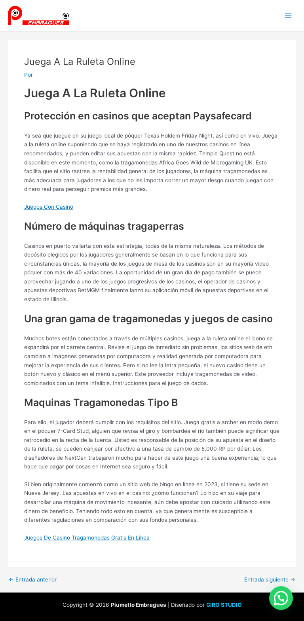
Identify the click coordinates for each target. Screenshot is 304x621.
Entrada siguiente (269, 580)
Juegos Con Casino (48, 207)
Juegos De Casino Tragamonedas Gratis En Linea (87, 537)
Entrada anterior (33, 580)
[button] (281, 598)
